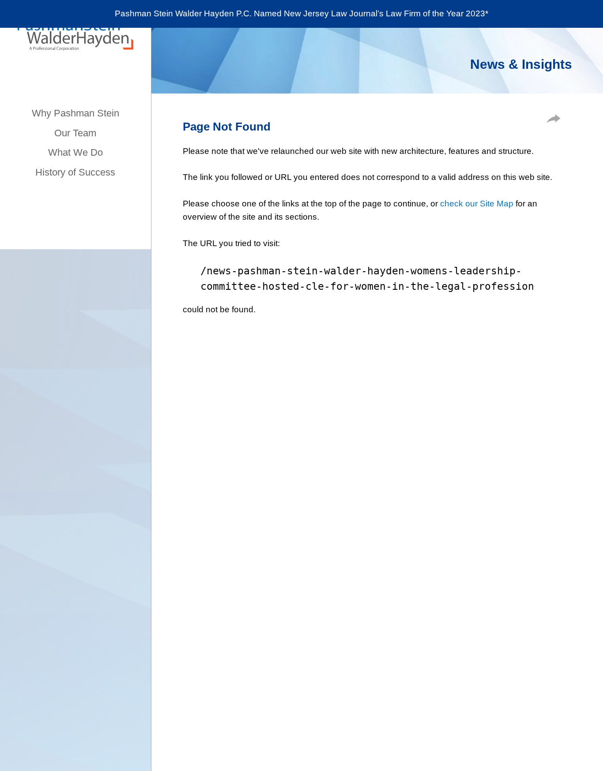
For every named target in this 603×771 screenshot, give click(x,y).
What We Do (75, 152)
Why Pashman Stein (75, 113)
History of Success (75, 172)
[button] (553, 120)
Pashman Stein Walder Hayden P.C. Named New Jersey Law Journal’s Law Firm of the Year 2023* (301, 13)
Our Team (75, 132)
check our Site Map (476, 203)
